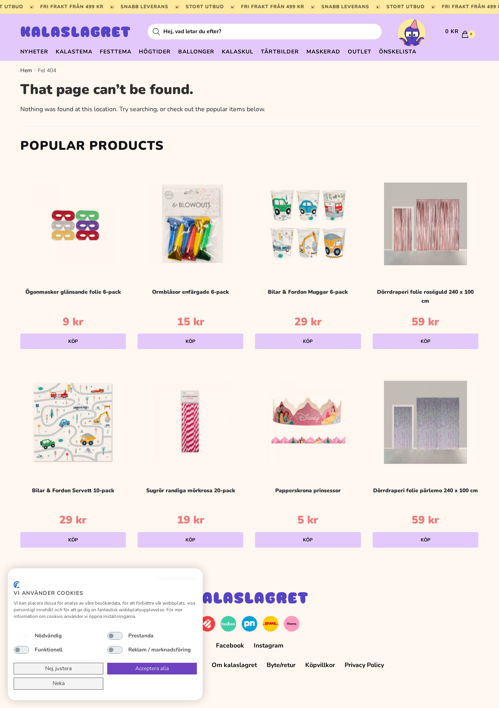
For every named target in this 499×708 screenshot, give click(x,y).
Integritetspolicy (177, 578)
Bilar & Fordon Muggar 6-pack (308, 292)
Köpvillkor (320, 665)
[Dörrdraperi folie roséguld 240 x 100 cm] (425, 223)
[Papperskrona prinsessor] (308, 422)
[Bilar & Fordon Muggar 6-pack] (308, 223)
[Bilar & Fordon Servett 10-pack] (73, 422)
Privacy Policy (364, 665)
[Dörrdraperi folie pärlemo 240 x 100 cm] (425, 422)
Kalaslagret (75, 33)
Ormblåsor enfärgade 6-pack (190, 292)
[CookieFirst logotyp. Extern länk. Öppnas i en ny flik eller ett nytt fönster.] (16, 584)
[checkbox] (21, 636)
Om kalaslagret (234, 665)
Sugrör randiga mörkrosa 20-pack (190, 490)
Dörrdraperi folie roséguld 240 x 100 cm (425, 296)
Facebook (230, 645)
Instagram (268, 645)
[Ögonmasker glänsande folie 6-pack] (73, 223)
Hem (26, 70)
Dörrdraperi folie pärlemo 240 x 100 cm (425, 490)
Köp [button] (73, 341)
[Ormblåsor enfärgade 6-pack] (190, 223)
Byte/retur (281, 665)
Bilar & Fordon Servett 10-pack (73, 490)
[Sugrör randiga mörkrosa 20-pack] (190, 422)
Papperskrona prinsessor (308, 490)
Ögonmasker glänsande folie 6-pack (73, 292)
